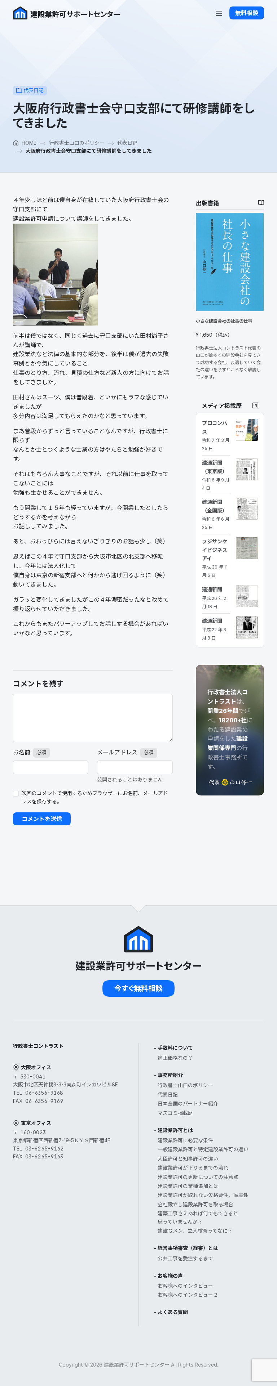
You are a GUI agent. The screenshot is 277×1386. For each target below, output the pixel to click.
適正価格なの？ (175, 1058)
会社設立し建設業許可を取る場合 (195, 1204)
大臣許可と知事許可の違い (188, 1159)
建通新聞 (214, 597)
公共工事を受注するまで (185, 1258)
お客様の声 (170, 1276)
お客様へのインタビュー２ (188, 1295)
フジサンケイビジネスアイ (215, 558)
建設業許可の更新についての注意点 (198, 1177)
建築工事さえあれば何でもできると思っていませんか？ (198, 1217)
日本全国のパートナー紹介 (188, 1103)
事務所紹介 (170, 1075)
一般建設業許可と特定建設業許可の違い (203, 1149)
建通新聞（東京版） (215, 475)
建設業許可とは (175, 1130)
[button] (246, 12)
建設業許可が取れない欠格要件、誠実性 (203, 1195)
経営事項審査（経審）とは (188, 1248)
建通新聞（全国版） (215, 514)
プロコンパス (215, 435)
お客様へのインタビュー (185, 1286)
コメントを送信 (42, 818)
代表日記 (33, 91)
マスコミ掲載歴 (175, 1113)
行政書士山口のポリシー (77, 143)
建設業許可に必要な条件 (185, 1140)
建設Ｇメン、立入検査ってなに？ (195, 1231)
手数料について (175, 1048)
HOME (29, 143)
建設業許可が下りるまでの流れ (193, 1168)
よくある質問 (173, 1312)
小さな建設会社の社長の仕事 (224, 321)
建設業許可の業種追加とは (188, 1186)
